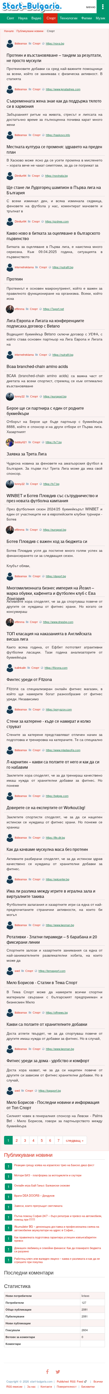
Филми (86, 18)
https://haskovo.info (58, 135)
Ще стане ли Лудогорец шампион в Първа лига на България (54, 190)
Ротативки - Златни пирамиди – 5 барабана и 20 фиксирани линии (52, 939)
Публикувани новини (29, 31)
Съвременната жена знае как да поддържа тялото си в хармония (54, 103)
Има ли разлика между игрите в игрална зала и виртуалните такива (51, 893)
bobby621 (21, 442)
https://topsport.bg (50, 1090)
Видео (36, 18)
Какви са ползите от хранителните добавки (47, 1024)
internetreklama (24, 267)
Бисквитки (88, 1386)
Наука (22, 18)
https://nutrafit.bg (62, 267)
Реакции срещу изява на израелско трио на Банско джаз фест (54, 1165)
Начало (9, 31)
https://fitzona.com (56, 667)
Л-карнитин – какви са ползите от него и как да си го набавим (53, 764)
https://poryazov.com (59, 709)
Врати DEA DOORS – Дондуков (34, 1195)
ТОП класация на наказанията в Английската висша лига (49, 636)
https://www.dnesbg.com (58, 622)
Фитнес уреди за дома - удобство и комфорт (48, 1060)
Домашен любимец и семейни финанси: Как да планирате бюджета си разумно (57, 1249)
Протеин (15, 279)
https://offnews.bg (57, 1012)
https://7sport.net (53, 309)
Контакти (46, 1386)
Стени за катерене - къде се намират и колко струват (49, 723)
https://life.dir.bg (55, 837)
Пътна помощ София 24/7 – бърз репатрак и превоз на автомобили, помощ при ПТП (58, 1217)
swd (17, 971)
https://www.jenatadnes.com (63, 89)
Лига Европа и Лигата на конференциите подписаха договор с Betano (45, 323)
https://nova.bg (55, 43)
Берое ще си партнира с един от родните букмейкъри (45, 410)
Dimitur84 (20, 175)
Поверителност (67, 1386)
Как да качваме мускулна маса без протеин (47, 849)
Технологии (68, 18)
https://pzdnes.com (57, 221)
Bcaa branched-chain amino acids (37, 366)
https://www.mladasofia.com (63, 750)
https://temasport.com (52, 971)
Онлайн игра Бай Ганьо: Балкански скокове (42, 1185)
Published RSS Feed (70, 1381)
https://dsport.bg (56, 576)
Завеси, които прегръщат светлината (38, 1206)
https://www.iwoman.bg (60, 925)
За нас (31, 1386)
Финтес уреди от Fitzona (29, 679)
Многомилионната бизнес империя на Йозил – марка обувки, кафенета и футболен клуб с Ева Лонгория (51, 593)
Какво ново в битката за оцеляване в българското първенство (53, 235)
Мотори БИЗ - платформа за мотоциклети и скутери (47, 1175)
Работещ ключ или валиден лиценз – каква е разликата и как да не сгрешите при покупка (57, 1260)
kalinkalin (20, 667)
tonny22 (20, 396)
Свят (10, 18)
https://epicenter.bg (57, 879)
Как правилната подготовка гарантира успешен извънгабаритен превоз (55, 1238)
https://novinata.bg (56, 175)
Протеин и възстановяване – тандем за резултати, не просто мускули (54, 57)
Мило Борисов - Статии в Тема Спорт (42, 982)
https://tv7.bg (54, 442)
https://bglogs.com (57, 796)
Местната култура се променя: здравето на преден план (54, 149)
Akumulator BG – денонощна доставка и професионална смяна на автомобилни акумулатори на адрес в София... (56, 1228)
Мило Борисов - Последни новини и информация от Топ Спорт (53, 1104)
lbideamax (21, 43)
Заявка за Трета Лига (27, 454)
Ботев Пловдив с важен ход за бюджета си (47, 541)
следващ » (75, 1140)
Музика (101, 18)
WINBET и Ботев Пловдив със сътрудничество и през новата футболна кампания (52, 498)
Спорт (51, 18)
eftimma (19, 309)
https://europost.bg (54, 396)
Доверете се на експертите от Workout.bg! (46, 807)
